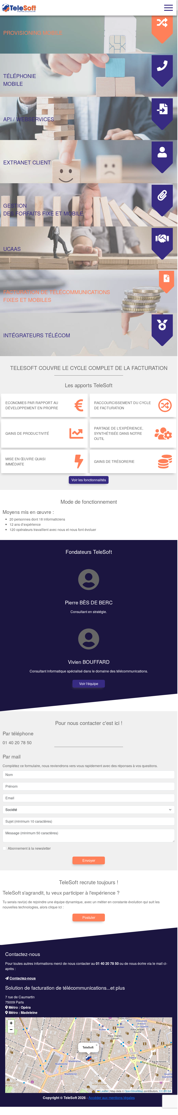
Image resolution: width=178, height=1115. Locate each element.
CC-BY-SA (165, 1091)
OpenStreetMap (134, 1091)
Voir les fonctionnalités (88, 479)
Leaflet (104, 1091)
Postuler (88, 917)
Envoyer (88, 860)
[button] (88, 1058)
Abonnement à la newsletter (29, 848)
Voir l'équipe (88, 683)
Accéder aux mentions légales (111, 1097)
